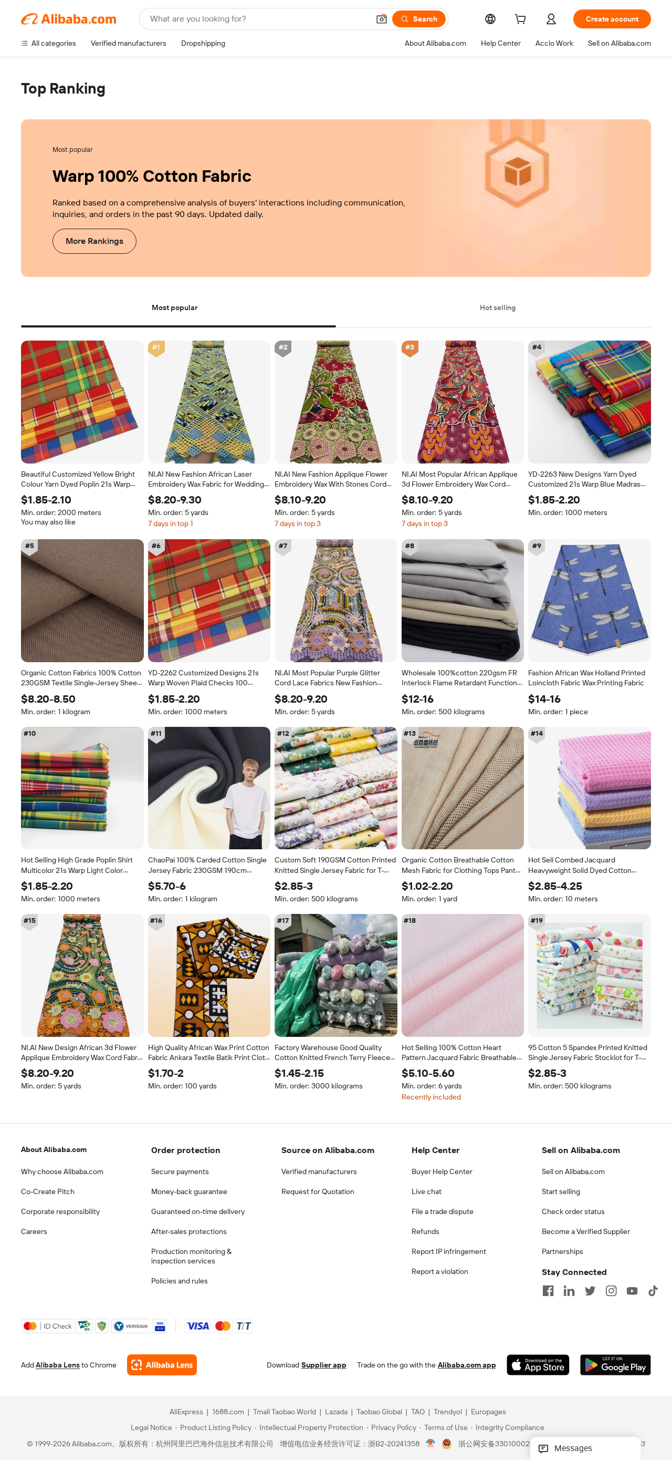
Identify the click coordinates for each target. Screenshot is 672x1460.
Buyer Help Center (442, 1171)
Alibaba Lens (58, 1365)
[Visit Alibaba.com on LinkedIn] (569, 1290)
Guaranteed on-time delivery (198, 1211)
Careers (34, 1231)
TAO (418, 1412)
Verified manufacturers (319, 1171)
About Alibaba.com (54, 1149)
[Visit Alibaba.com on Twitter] (590, 1290)
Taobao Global (379, 1412)
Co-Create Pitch (48, 1191)
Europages (488, 1412)
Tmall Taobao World (284, 1412)
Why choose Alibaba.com (62, 1171)
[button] (381, 19)
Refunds (425, 1231)
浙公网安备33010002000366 (507, 1444)
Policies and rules (179, 1281)
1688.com (228, 1412)
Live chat (427, 1191)
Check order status (573, 1211)
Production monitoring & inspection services (191, 1256)
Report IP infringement (449, 1251)
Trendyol (448, 1412)
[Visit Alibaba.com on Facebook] (548, 1290)
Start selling (561, 1191)
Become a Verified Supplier (586, 1231)
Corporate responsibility (60, 1211)
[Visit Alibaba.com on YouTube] (632, 1290)
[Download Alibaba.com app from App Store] (538, 1365)
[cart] (522, 20)
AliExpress (186, 1412)
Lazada (336, 1412)
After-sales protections (189, 1231)
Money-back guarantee (189, 1191)
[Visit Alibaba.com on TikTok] (653, 1290)
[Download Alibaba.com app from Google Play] (615, 1365)
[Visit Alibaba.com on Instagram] (611, 1290)
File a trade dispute (443, 1211)
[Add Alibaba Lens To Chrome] (162, 1365)
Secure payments (180, 1171)
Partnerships (562, 1251)
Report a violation (440, 1271)
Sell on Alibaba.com (573, 1171)
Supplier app (323, 1365)
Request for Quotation (317, 1191)
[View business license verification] (431, 1444)
